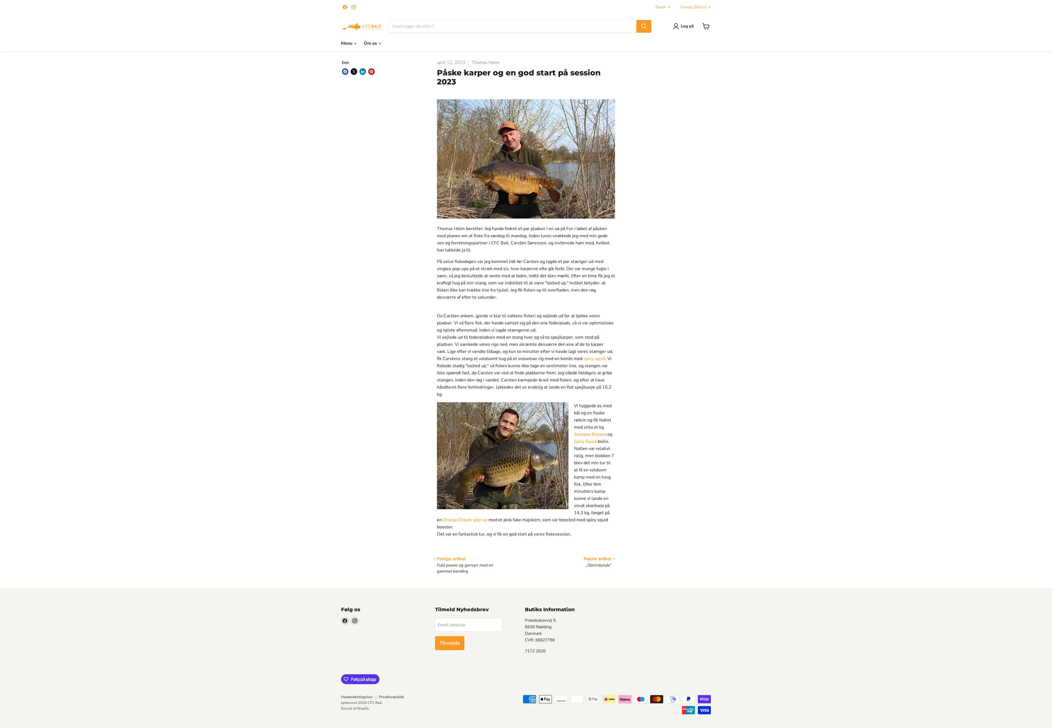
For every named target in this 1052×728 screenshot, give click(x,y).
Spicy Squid (585, 441)
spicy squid (594, 359)
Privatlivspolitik (391, 697)
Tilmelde (449, 643)
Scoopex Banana (590, 434)
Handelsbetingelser (357, 697)
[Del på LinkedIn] (362, 71)
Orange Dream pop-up (465, 520)
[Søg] (643, 26)
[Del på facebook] (345, 71)
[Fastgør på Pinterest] (371, 71)
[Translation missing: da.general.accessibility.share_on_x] (354, 71)
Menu (347, 43)
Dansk (661, 7)
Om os (371, 43)
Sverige (694, 7)
